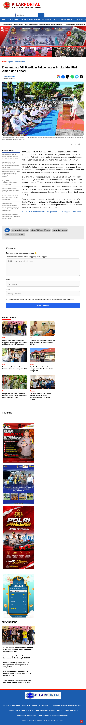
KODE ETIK (44, 706)
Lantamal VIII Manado (60, 230)
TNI (43, 20)
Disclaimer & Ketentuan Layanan (25, 706)
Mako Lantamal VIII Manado (15, 234)
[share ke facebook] (63, 78)
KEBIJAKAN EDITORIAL (60, 715)
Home (4, 20)
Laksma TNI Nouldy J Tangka (40, 230)
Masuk (63, 20)
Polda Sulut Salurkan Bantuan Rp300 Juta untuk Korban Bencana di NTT (17, 681)
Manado (37, 20)
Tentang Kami (70, 710)
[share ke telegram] (77, 78)
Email (8, 289)
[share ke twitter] (68, 78)
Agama (10, 62)
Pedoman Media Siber (17, 710)
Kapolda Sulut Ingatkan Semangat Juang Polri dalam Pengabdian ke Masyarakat (16, 665)
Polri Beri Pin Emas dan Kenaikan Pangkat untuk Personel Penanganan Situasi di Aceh (17, 673)
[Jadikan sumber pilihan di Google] (59, 78)
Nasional (15, 20)
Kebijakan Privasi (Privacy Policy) (49, 710)
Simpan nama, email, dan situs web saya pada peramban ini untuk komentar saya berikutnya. (41, 299)
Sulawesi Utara (27, 20)
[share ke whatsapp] (72, 78)
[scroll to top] (81, 721)
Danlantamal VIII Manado (20, 230)
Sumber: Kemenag (18, 616)
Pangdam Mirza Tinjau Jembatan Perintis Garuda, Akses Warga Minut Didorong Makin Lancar (32, 24)
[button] (71, 144)
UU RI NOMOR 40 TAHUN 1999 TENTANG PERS (66, 706)
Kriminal (48, 20)
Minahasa (71, 20)
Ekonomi (56, 20)
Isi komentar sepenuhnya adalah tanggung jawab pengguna (26, 257)
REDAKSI (6, 706)
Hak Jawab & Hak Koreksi (26, 715)
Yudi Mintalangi (8, 76)
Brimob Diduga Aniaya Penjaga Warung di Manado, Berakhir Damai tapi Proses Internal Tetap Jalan (18, 649)
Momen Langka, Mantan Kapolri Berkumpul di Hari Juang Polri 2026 (16, 657)
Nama (8, 279)
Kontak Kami (44, 715)
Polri (9, 20)
